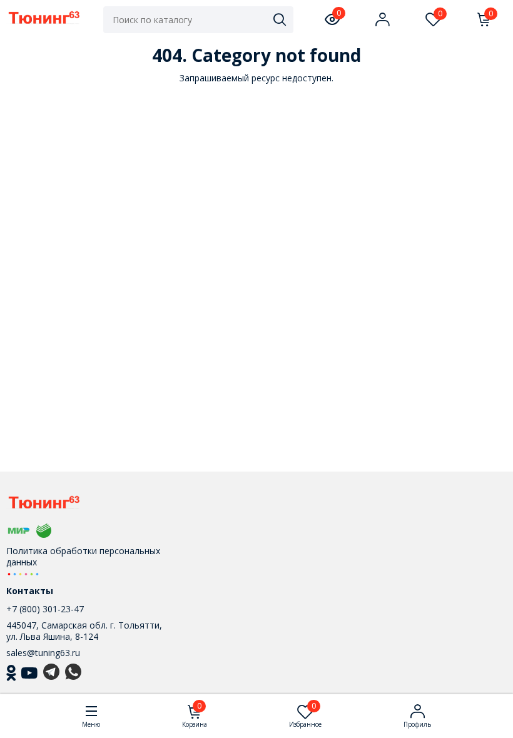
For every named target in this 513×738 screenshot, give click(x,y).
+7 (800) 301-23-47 (45, 609)
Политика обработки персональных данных (83, 556)
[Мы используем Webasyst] (23, 573)
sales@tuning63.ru (43, 653)
